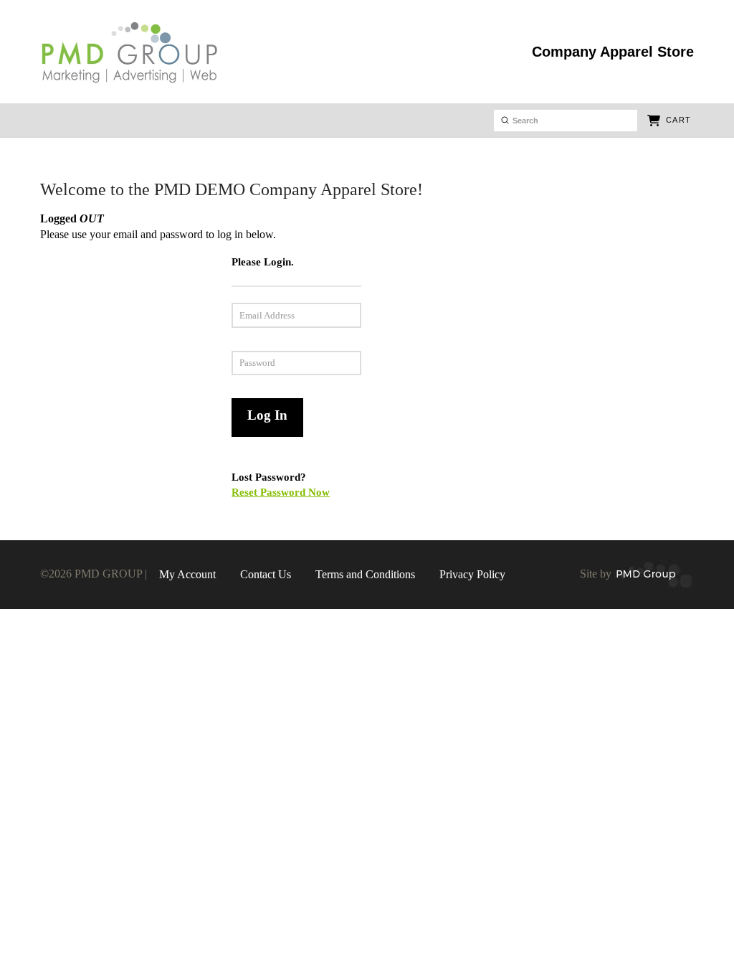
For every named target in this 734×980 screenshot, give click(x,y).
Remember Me (154, 408)
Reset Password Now (281, 492)
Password (186, 360)
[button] (668, 120)
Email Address (164, 312)
